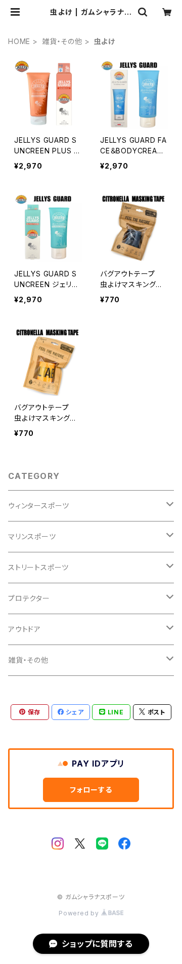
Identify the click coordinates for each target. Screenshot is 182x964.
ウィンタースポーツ (38, 505)
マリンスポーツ (32, 536)
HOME (19, 41)
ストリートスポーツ (38, 567)
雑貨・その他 (62, 41)
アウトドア (24, 629)
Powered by (80, 913)
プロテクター (29, 598)
